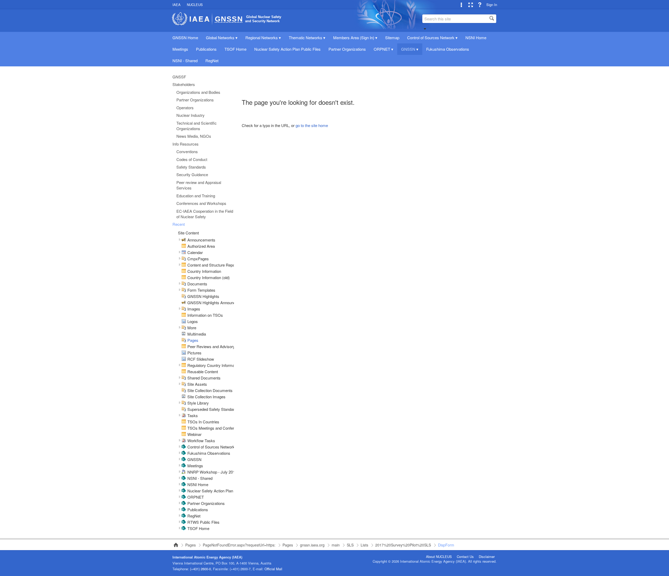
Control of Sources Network (211, 447)
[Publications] (184, 509)
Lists (364, 545)
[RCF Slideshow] (184, 359)
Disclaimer (487, 556)
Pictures (194, 352)
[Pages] (184, 340)
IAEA (176, 4)
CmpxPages (198, 258)
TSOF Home (198, 528)
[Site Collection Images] (184, 397)
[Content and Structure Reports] (184, 265)
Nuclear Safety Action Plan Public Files (220, 490)
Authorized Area (201, 246)
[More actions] (461, 4)
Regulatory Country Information (214, 365)
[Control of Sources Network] (184, 447)
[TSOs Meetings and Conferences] (184, 428)
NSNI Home (197, 484)
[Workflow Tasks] (184, 440)
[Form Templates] (184, 290)
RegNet (193, 516)
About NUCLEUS (439, 556)
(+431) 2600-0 (200, 568)
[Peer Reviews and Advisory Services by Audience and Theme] (184, 346)
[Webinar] (184, 434)
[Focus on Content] (470, 4)
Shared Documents (204, 378)
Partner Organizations (206, 503)
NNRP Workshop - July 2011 (212, 472)
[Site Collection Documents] (184, 390)
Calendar (195, 252)
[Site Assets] (184, 384)
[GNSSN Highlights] (184, 296)
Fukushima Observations (208, 453)
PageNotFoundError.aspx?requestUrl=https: (239, 545)
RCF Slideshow (200, 359)
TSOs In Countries (203, 421)
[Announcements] (184, 240)
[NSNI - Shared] (184, 478)
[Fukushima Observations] (184, 453)
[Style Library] (184, 403)
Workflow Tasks (201, 440)
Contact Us (465, 556)
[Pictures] (184, 353)
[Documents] (184, 284)
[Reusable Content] (184, 372)
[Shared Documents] (184, 378)
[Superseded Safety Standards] (184, 409)
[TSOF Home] (184, 528)
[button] (425, 29)
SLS (350, 545)
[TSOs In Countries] (184, 422)
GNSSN (194, 459)
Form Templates (201, 290)
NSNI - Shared (199, 478)
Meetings (195, 465)
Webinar (194, 434)
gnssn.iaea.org (312, 545)
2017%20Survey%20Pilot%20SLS (403, 545)
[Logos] (184, 321)
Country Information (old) (208, 277)
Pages (192, 340)
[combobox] (459, 18)
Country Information (204, 271)
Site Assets (197, 384)
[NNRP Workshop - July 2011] (184, 472)
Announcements (201, 240)
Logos (192, 321)
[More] (184, 328)
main (336, 545)
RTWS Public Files (203, 522)
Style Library (198, 403)
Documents (197, 283)
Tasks (192, 415)
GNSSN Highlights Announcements (217, 302)
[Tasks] (184, 415)
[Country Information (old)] (184, 277)
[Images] (184, 309)
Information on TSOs (205, 315)
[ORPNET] (184, 497)
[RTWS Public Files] (184, 522)
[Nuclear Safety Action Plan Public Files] (184, 491)
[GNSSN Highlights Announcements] (184, 303)
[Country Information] (184, 271)
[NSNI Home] (184, 484)
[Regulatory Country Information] (184, 365)
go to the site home (312, 125)
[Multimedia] (184, 334)
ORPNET (195, 497)
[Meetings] (184, 466)
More (191, 327)
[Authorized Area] (184, 246)
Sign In (491, 4)
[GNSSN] (184, 459)
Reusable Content (202, 371)
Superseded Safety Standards (213, 409)
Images (193, 309)
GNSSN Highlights (203, 296)
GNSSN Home (174, 545)
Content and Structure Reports (213, 265)
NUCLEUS (195, 4)
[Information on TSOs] (184, 315)
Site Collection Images (206, 396)
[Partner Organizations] (184, 503)
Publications (197, 509)
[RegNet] (184, 516)
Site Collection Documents (210, 390)
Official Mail (273, 568)
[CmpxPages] (184, 259)
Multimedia (196, 334)
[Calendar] (184, 252)
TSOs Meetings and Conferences (216, 428)
